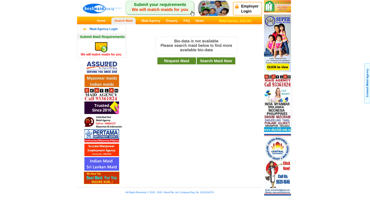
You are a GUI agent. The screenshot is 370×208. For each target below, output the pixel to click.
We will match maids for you (101, 54)
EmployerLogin (250, 8)
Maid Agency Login (104, 29)
